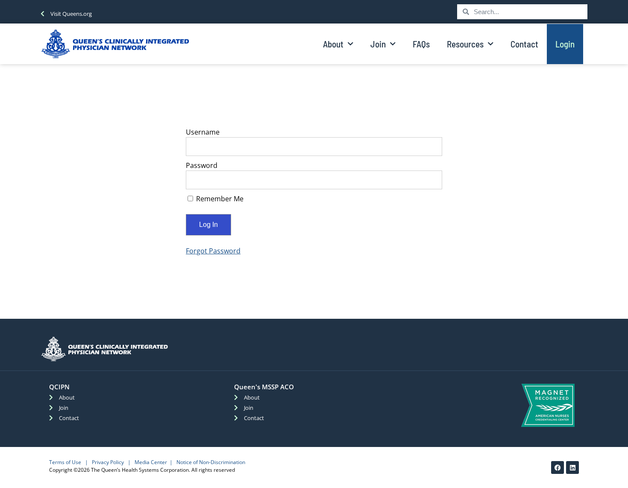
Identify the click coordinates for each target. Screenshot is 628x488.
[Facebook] (557, 467)
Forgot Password (213, 251)
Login (565, 43)
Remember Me (219, 198)
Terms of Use (65, 462)
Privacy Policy (108, 462)
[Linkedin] (572, 467)
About (333, 43)
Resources (465, 43)
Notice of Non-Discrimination (210, 462)
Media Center (151, 462)
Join (378, 43)
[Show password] (430, 180)
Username (203, 132)
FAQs (421, 43)
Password (201, 165)
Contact (524, 43)
